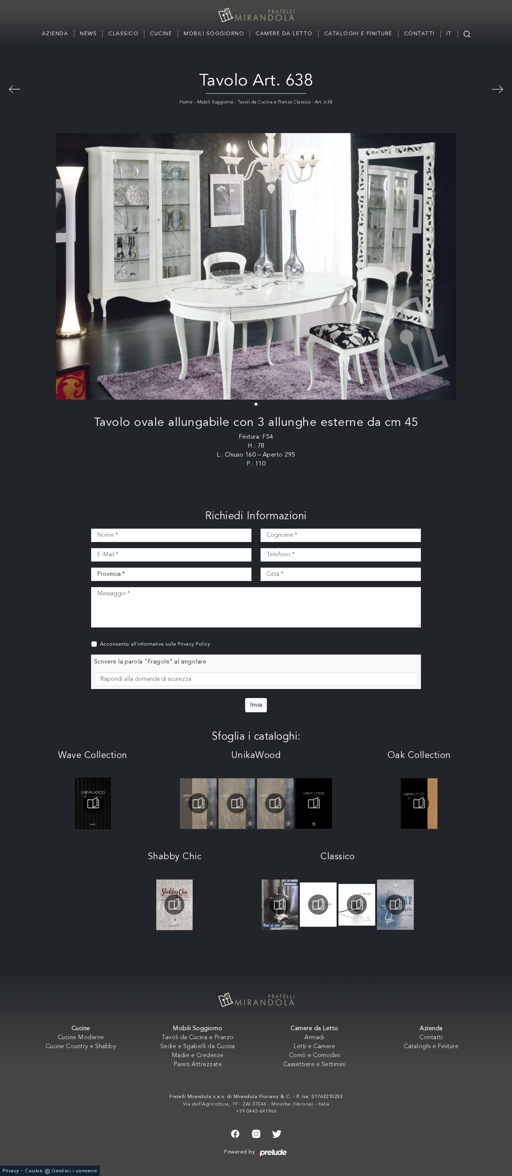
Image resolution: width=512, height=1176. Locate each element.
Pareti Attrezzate (198, 1065)
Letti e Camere (314, 1047)
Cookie (33, 1171)
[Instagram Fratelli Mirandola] (256, 1133)
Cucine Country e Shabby (81, 1047)
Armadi (314, 1038)
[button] (256, 404)
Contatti (419, 33)
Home (186, 102)
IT (449, 33)
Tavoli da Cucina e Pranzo (198, 1038)
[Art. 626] (497, 88)
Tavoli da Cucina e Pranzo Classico (274, 102)
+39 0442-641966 (256, 1111)
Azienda (55, 33)
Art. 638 (323, 102)
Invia (256, 705)
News (88, 33)
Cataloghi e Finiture (358, 33)
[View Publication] (92, 803)
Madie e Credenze (198, 1056)
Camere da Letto (284, 33)
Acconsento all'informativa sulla (155, 644)
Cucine (161, 33)
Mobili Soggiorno (214, 33)
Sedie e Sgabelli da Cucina (197, 1047)
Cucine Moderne (81, 1038)
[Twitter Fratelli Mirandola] (276, 1133)
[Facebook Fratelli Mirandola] (235, 1133)
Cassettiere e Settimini (314, 1065)
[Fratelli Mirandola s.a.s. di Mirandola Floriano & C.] (256, 15)
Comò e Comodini (314, 1056)
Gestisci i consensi (74, 1171)
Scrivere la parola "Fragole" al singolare (150, 662)
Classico (123, 33)
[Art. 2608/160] (14, 88)
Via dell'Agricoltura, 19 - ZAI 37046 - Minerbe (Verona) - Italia (256, 1104)
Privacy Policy (194, 644)
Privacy (11, 1171)
